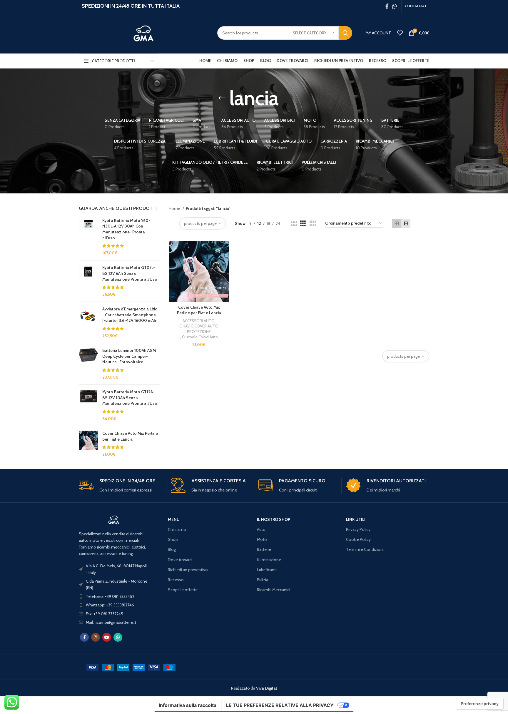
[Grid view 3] (303, 223)
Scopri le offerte (183, 589)
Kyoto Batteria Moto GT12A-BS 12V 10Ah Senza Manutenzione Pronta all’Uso (129, 397)
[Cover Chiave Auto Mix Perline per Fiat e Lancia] (88, 444)
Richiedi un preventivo (188, 569)
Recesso (176, 579)
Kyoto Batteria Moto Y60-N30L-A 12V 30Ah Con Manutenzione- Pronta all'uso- (126, 229)
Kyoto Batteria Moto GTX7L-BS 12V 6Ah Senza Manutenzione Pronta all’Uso (129, 273)
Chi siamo (177, 529)
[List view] (405, 223)
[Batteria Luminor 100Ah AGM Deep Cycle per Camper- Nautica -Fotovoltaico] (88, 364)
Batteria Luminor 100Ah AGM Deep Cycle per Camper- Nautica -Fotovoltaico (129, 356)
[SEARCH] (345, 33)
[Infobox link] (120, 486)
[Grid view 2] (294, 223)
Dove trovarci (180, 559)
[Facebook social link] (387, 6)
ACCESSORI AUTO (199, 320)
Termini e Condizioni (365, 549)
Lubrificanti (267, 569)
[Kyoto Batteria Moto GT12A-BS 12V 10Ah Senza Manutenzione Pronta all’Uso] (88, 405)
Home (175, 208)
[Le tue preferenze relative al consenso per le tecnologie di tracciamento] (479, 703)
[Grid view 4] (313, 223)
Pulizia (262, 579)
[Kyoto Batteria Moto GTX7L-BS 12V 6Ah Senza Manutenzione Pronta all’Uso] (88, 281)
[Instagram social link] (95, 637)
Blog (172, 549)
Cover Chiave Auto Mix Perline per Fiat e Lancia (130, 436)
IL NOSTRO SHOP (273, 519)
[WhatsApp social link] (394, 6)
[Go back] (222, 98)
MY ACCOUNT (378, 33)
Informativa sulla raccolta (187, 705)
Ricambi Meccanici (273, 589)
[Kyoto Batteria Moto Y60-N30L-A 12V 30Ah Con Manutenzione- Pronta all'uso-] (88, 237)
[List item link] (114, 596)
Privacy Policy (358, 529)
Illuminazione (269, 559)
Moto (262, 539)
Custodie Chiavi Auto (200, 337)
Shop (173, 539)
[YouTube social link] (106, 637)
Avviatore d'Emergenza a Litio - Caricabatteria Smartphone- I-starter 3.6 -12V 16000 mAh (130, 314)
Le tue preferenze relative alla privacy (280, 705)
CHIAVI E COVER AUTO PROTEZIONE (198, 329)
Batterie (264, 549)
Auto (261, 529)
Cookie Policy (358, 539)
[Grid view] (396, 223)
